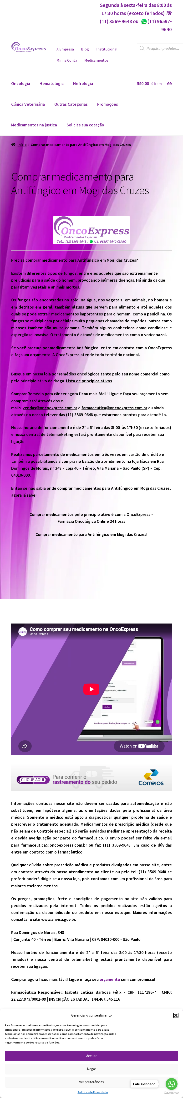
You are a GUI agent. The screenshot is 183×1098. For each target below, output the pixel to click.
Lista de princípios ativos (89, 381)
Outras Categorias (71, 104)
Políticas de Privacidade (93, 1092)
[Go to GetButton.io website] (171, 1093)
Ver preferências (91, 1082)
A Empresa (65, 49)
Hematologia (52, 83)
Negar (91, 1069)
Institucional (106, 49)
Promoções (107, 104)
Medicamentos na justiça (34, 125)
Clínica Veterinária (28, 104)
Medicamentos (96, 60)
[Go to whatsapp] (172, 1084)
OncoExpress (138, 514)
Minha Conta (66, 60)
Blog (85, 49)
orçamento (110, 979)
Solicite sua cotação (85, 125)
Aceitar (91, 1055)
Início (22, 144)
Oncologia (20, 83)
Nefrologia (83, 83)
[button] (175, 1015)
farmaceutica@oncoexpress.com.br (114, 407)
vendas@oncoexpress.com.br (50, 407)
